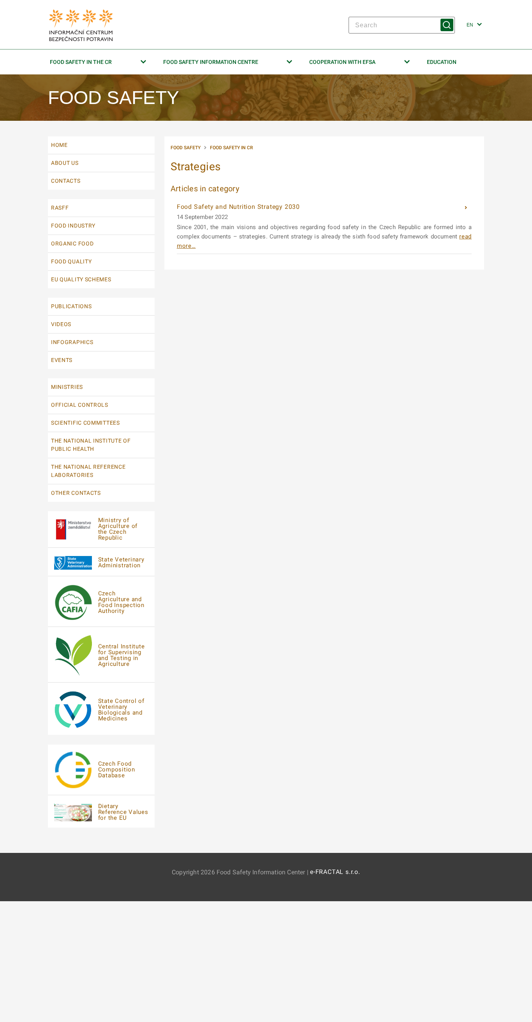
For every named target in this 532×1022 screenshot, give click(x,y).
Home (59, 145)
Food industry (73, 225)
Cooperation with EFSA (342, 62)
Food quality (71, 261)
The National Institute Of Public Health (91, 445)
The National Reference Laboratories (88, 471)
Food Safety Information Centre (210, 62)
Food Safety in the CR (81, 62)
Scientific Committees (85, 423)
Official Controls (79, 405)
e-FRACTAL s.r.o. (335, 872)
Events (61, 360)
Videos (61, 324)
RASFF (60, 208)
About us (65, 163)
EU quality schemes (81, 279)
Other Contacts (76, 493)
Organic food (72, 243)
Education (441, 62)
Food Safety (186, 147)
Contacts (66, 181)
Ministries (67, 387)
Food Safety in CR (231, 147)
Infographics (72, 342)
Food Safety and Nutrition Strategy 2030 (239, 206)
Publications (71, 306)
